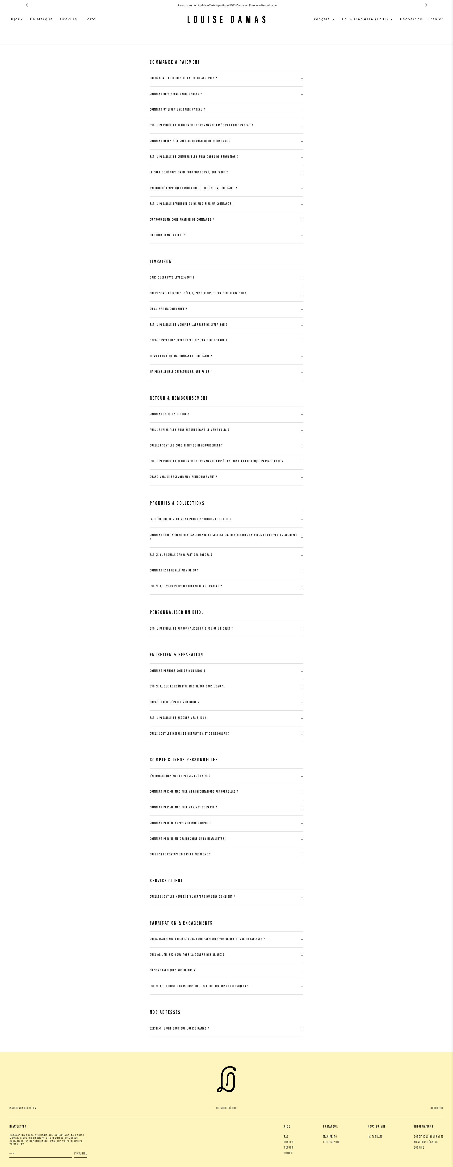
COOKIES (419, 1148)
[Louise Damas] (226, 19)
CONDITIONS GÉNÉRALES (429, 1137)
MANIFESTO (330, 1137)
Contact (289, 1142)
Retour (289, 1148)
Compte (289, 1153)
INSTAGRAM (375, 1137)
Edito (90, 19)
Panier (437, 19)
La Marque (41, 19)
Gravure (68, 19)
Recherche (411, 19)
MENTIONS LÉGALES (426, 1142)
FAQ (286, 1137)
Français (320, 19)
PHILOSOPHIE (331, 1142)
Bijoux (16, 19)
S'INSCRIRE (80, 1153)
